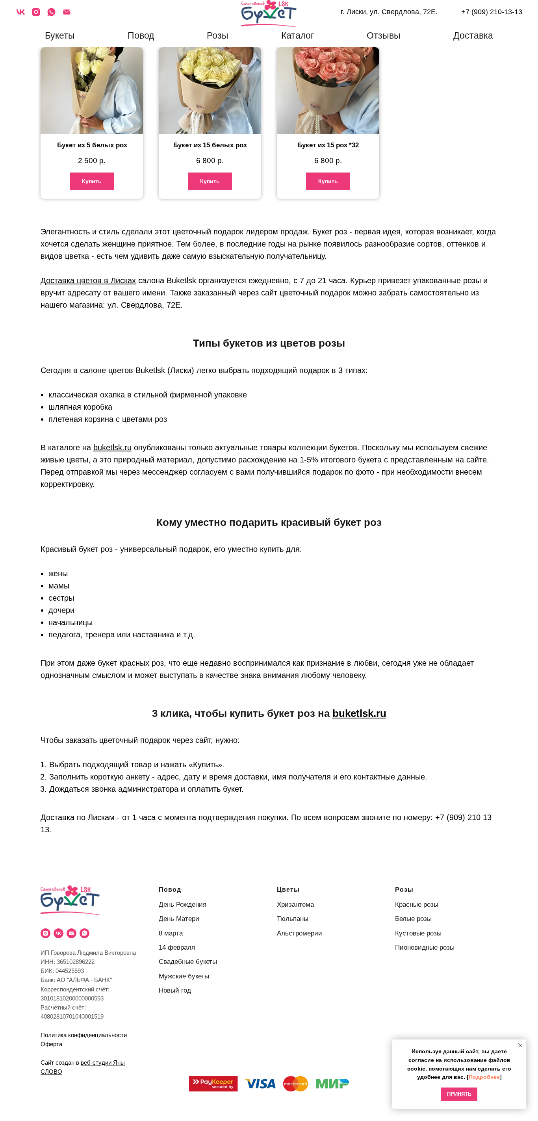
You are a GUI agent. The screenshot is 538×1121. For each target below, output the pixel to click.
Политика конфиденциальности (84, 1035)
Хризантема (295, 904)
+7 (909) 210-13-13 (491, 12)
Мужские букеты (184, 976)
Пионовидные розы (425, 947)
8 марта (171, 933)
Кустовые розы (418, 933)
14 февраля (177, 947)
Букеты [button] (60, 35)
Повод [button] (141, 35)
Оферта (51, 1044)
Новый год (175, 990)
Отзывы (384, 35)
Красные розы (416, 904)
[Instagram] (36, 14)
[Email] (67, 14)
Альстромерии (299, 933)
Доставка (473, 35)
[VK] (21, 14)
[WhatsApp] (51, 14)
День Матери (179, 918)
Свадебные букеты (188, 961)
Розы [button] (217, 35)
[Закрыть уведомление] (520, 1045)
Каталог (297, 35)
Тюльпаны (292, 918)
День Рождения (182, 904)
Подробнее (484, 1077)
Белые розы (413, 918)
